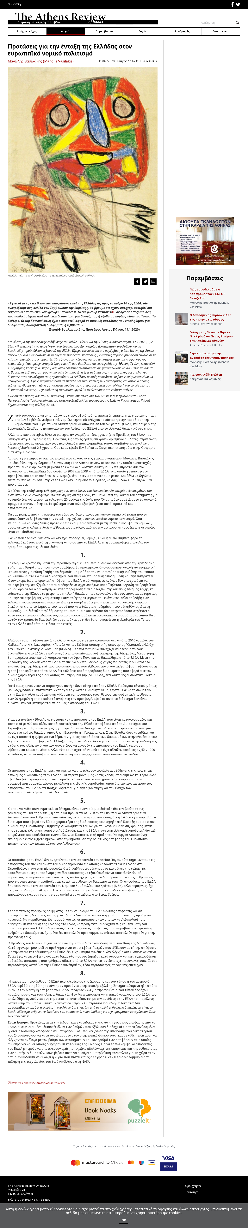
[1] (113, 311)
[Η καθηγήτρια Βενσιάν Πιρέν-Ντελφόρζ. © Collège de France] (181, 336)
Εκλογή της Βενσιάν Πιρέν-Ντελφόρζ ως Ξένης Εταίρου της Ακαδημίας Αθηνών (211, 336)
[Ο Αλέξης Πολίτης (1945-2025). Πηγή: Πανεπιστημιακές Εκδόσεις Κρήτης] (181, 378)
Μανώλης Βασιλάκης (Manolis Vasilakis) (40, 61)
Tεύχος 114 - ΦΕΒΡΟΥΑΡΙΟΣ (137, 61)
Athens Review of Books (206, 324)
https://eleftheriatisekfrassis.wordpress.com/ (38, 1083)
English (143, 31)
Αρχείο (66, 31)
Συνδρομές (182, 31)
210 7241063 (23, 1199)
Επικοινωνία (221, 31)
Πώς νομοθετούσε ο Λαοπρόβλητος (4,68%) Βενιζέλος (207, 293)
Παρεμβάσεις (105, 31)
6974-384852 (42, 1199)
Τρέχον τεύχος (27, 31)
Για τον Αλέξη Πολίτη (206, 374)
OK (123, 1220)
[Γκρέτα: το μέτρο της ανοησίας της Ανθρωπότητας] (181, 357)
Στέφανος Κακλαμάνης (205, 379)
